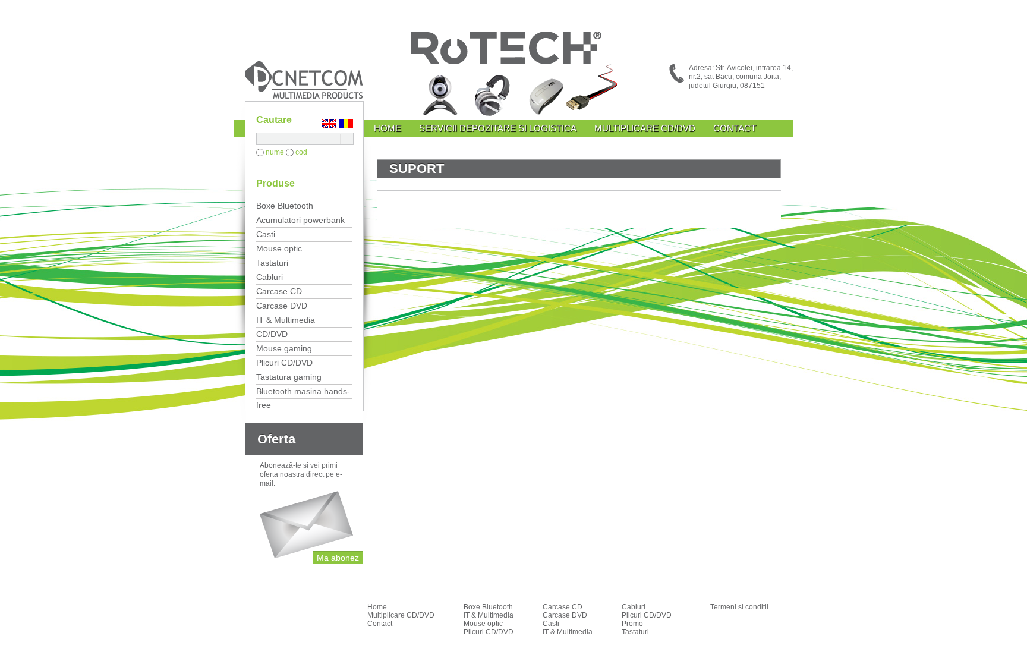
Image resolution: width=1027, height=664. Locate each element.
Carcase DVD (281, 305)
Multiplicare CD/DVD (644, 128)
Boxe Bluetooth (284, 205)
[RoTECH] (513, 76)
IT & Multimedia (285, 320)
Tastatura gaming (289, 377)
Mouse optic (279, 248)
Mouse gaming (284, 348)
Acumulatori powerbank (300, 220)
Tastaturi (272, 263)
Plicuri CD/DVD (284, 362)
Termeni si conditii (739, 607)
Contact (734, 128)
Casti (265, 234)
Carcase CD (279, 291)
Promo (632, 623)
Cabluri (269, 277)
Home (387, 128)
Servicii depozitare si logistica (497, 128)
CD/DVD (272, 334)
